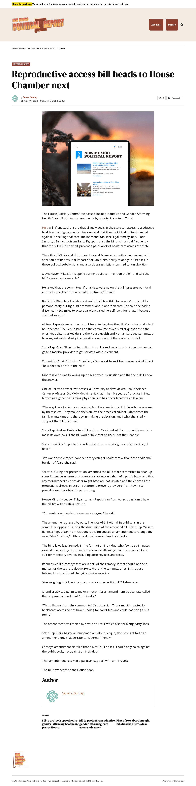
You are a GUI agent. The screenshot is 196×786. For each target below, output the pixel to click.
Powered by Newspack (173, 780)
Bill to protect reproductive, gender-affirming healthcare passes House (60, 723)
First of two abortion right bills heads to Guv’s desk (133, 722)
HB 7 (45, 228)
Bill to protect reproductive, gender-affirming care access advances (97, 723)
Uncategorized (21, 64)
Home (14, 48)
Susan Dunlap (30, 97)
